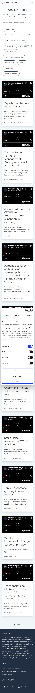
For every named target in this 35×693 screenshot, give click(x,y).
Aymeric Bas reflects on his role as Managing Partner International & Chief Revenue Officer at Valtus (16, 274)
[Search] (29, 23)
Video (21, 123)
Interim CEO (24, 46)
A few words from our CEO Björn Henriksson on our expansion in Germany (17, 216)
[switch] (30, 351)
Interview (9, 63)
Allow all (17, 371)
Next (19, 624)
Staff (22, 63)
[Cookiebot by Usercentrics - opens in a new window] (25, 310)
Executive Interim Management (17, 35)
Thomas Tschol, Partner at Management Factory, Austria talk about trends (16, 159)
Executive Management (15, 40)
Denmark (9, 29)
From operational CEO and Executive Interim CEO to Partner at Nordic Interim (15, 592)
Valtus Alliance (11, 74)
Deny (17, 381)
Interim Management (14, 57)
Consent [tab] (6, 315)
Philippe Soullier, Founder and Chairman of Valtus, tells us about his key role (16, 388)
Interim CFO (10, 51)
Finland (9, 46)
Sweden (9, 68)
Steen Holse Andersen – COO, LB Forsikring (16, 441)
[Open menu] (32, 3)
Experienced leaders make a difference (16, 105)
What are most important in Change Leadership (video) (17, 541)
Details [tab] (17, 315)
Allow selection (17, 376)
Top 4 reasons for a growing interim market (15, 491)
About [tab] (29, 315)
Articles (16, 123)
